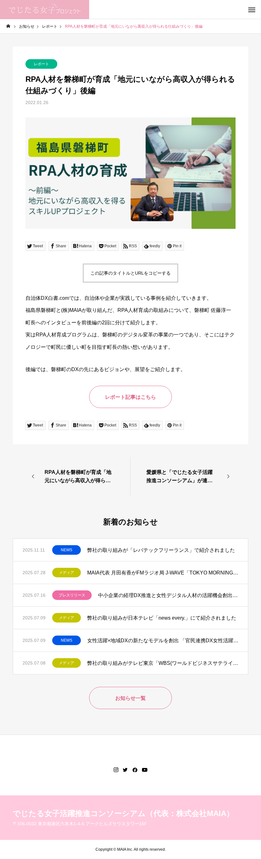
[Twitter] (125, 770)
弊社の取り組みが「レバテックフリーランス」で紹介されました (161, 550)
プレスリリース (72, 595)
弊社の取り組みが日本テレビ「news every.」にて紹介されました (161, 618)
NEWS (66, 550)
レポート (41, 64)
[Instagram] (116, 770)
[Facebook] (135, 770)
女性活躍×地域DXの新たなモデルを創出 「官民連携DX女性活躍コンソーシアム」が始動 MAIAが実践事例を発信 (162, 640)
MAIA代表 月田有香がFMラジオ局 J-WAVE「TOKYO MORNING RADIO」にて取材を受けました (162, 572)
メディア (66, 572)
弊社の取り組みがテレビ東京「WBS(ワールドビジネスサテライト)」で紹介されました (162, 663)
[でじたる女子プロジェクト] (44, 9)
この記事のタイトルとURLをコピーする (130, 273)
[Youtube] (145, 770)
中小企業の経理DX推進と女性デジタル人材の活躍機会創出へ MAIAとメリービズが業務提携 (168, 595)
